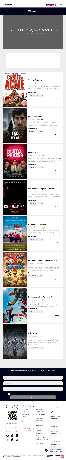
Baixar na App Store (11, 427)
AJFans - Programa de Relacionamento (28, 429)
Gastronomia (25, 414)
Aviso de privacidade (28, 393)
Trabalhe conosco (40, 411)
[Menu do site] (60, 5)
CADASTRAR (33, 397)
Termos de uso (39, 425)
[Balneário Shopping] (9, 5)
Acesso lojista (39, 418)
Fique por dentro (26, 419)
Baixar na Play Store (11, 423)
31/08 (43, 58)
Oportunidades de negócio (40, 414)
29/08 (22, 58)
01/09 (54, 58)
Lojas (23, 411)
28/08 (11, 58)
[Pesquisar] (56, 5)
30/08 (33, 58)
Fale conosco (39, 409)
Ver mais (57, 98)
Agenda (24, 424)
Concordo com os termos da (22, 393)
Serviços (24, 426)
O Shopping (25, 409)
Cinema (24, 416)
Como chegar (39, 443)
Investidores (39, 420)
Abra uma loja (50, 5)
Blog (23, 421)
